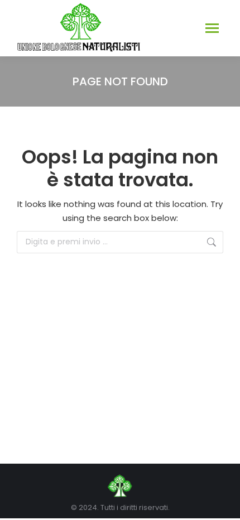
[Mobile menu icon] (212, 28)
